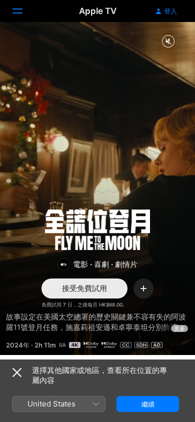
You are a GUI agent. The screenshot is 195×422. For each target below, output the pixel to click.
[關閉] (17, 372)
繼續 (148, 404)
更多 (179, 328)
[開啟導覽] (23, 11)
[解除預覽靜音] (168, 42)
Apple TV (97, 11)
